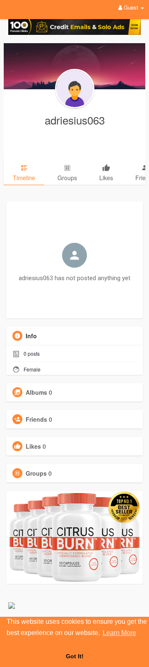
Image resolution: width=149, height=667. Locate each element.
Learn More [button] (119, 632)
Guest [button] (131, 7)
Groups (36, 473)
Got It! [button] (75, 656)
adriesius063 (75, 119)
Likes (33, 446)
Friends (36, 419)
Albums (36, 392)
